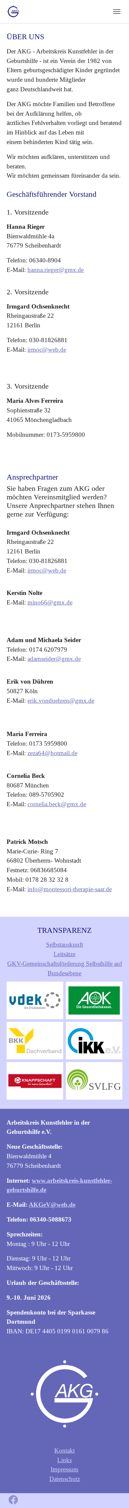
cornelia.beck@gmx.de (56, 804)
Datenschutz (64, 1478)
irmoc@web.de (46, 349)
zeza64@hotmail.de (52, 753)
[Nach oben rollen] (112, 1491)
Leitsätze (64, 954)
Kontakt (64, 1450)
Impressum (64, 1469)
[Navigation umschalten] (116, 11)
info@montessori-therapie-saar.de (69, 889)
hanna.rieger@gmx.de (55, 269)
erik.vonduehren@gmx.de (60, 700)
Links (64, 1460)
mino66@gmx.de (49, 602)
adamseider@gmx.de (54, 658)
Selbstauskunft (64, 944)
